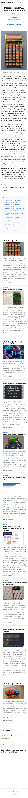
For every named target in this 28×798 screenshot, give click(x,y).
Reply (2, 744)
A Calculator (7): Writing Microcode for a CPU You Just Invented (13, 218)
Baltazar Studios (7, 2)
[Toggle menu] (25, 2)
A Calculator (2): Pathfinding (13, 202)
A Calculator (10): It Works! (12, 231)
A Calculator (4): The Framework (14, 208)
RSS (11, 794)
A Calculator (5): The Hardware (14, 211)
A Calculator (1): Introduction (13, 200)
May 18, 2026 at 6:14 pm (21, 735)
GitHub (16, 794)
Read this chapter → (8, 282)
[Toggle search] (21, 2)
